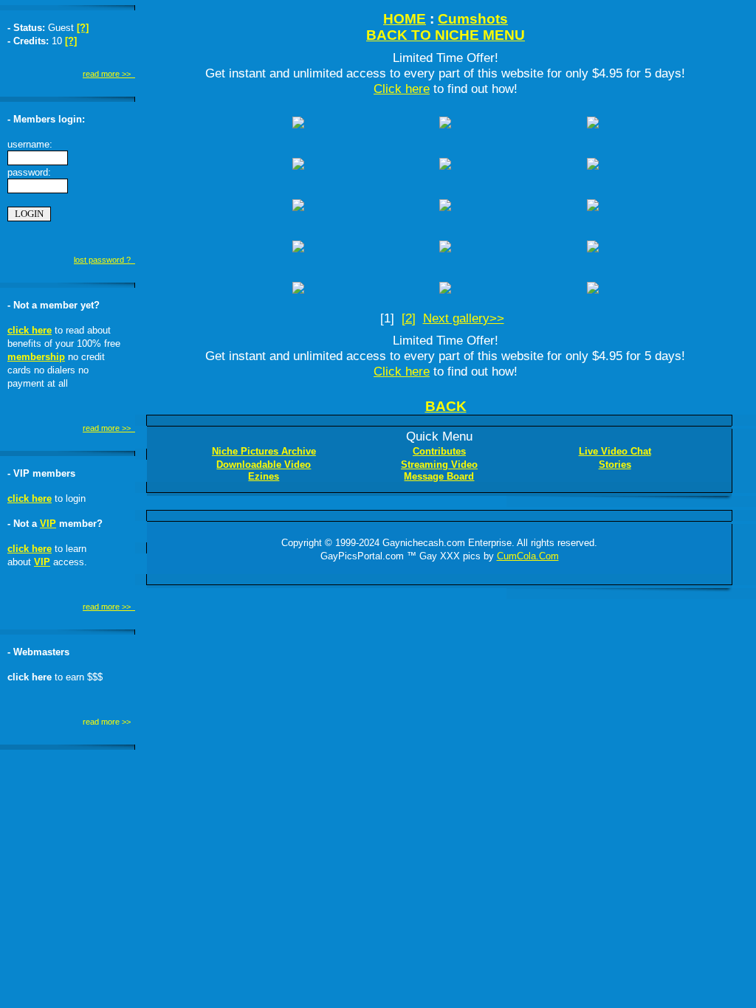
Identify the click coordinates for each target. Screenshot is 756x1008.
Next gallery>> (463, 318)
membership (36, 356)
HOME (404, 19)
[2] (409, 318)
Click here (402, 88)
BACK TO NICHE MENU (445, 35)
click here (29, 330)
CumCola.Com (528, 556)
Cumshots (473, 19)
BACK (446, 406)
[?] (83, 27)
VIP (48, 523)
